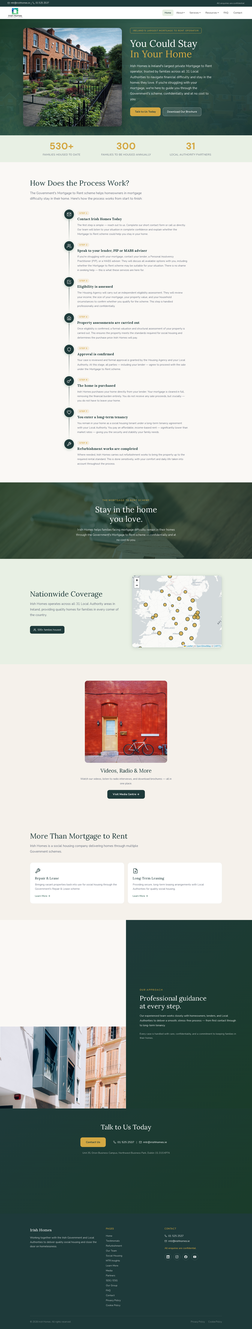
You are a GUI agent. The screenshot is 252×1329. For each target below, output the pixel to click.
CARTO (217, 645)
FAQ (226, 12)
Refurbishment (114, 1245)
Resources (212, 12)
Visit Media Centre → (126, 794)
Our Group (111, 1285)
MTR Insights (113, 1260)
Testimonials (113, 1240)
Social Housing (114, 1255)
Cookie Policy (113, 1305)
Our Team (111, 1250)
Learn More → (42, 896)
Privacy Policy (113, 1300)
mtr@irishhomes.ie (179, 1241)
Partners (110, 1275)
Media (109, 1270)
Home (168, 12)
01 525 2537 (176, 1236)
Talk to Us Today (145, 111)
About (180, 12)
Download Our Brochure (182, 111)
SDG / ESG (112, 1280)
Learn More (112, 1265)
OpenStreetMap (203, 645)
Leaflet (189, 645)
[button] (136, 580)
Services (195, 12)
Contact (237, 12)
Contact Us (93, 1142)
